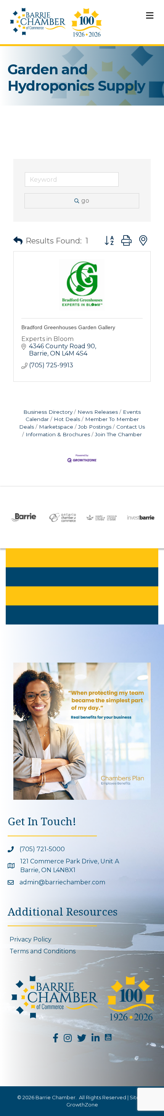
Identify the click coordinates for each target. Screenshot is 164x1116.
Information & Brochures (58, 434)
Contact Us (130, 427)
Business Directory (47, 412)
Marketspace (56, 427)
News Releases (97, 412)
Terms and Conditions (43, 951)
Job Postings (94, 427)
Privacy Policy (30, 939)
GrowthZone (82, 1105)
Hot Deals (67, 419)
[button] (18, 241)
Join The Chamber (118, 434)
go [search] (85, 200)
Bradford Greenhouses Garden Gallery (68, 327)
